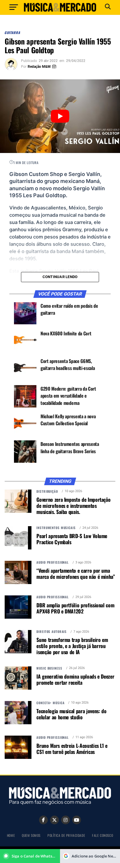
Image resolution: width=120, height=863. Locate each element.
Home (11, 835)
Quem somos (31, 835)
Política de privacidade (66, 835)
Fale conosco (102, 835)
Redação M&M (39, 67)
